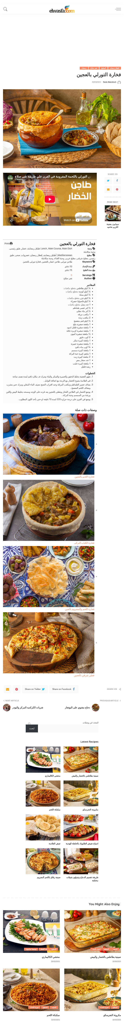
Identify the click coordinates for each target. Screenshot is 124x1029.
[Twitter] (108, 180)
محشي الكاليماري (52, 775)
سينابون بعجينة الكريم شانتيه (113, 225)
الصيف (115, 949)
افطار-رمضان (114, 68)
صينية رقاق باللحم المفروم (48, 877)
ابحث (31, 728)
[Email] (108, 189)
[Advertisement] (62, 36)
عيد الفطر (43, 949)
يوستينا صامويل (31, 949)
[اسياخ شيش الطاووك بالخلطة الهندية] (81, 827)
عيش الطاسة (54, 843)
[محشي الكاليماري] (43, 760)
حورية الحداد (104, 1007)
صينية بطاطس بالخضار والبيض (85, 775)
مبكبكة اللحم (54, 809)
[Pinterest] (117, 189)
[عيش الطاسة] (43, 827)
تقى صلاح (93, 68)
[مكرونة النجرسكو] (81, 793)
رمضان (84, 68)
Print (7, 243)
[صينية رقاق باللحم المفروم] (43, 861)
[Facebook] (117, 180)
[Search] (6, 9)
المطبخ (103, 68)
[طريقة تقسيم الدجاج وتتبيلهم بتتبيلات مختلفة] (81, 861)
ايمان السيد (96, 949)
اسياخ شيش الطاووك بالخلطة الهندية (82, 843)
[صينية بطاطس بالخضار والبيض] (81, 760)
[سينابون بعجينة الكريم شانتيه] (113, 213)
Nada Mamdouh (109, 82)
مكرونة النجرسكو (90, 809)
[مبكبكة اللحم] (43, 793)
